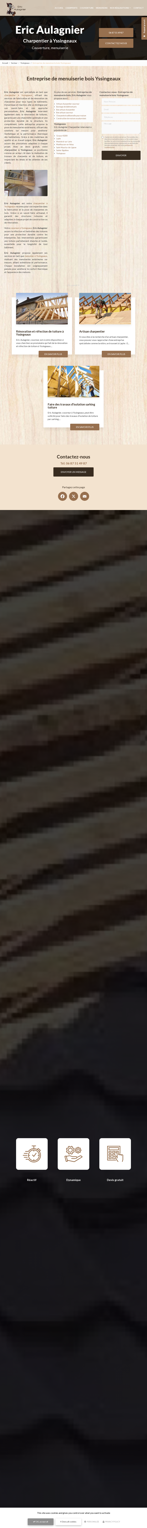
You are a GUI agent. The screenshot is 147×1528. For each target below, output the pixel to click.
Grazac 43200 (61, 136)
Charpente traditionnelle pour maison (71, 115)
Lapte (58, 138)
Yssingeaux (25, 63)
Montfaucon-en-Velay (65, 144)
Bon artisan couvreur (64, 112)
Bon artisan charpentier (65, 110)
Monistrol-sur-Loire (64, 141)
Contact (139, 8)
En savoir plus (53, 354)
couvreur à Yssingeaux (21, 228)
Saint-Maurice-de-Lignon (66, 147)
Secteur (14, 63)
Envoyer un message (73, 472)
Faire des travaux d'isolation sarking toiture (71, 405)
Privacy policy (112, 1522)
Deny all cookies (69, 1521)
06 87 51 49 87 (116, 32)
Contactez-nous (116, 43)
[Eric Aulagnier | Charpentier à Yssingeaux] (15, 9)
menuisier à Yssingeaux (36, 256)
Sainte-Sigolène (62, 150)
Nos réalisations (119, 8)
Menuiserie (102, 8)
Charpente (71, 8)
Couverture (87, 8)
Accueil (59, 8)
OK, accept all (41, 1521)
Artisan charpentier (92, 331)
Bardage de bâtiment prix (66, 107)
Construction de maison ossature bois (71, 118)
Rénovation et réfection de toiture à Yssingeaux (40, 333)
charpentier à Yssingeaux (18, 95)
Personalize (93, 1522)
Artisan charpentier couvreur (67, 104)
